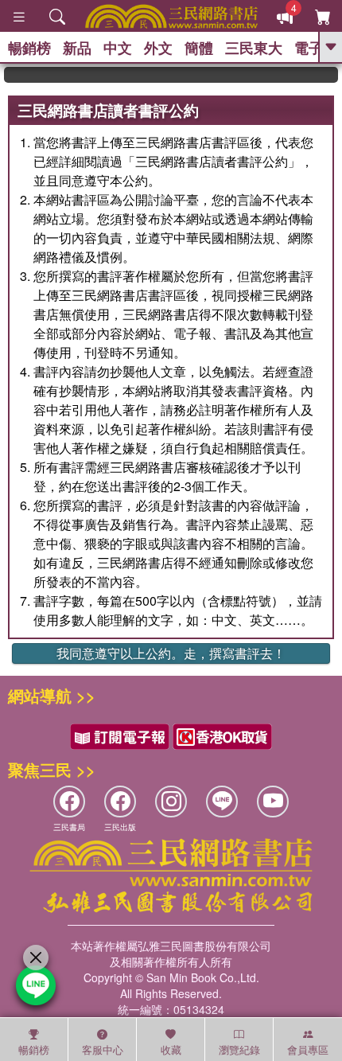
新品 (77, 47)
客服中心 (102, 1049)
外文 (158, 47)
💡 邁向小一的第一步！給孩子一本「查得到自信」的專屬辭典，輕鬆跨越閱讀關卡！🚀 (333, 75)
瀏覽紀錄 (239, 1049)
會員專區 (307, 1049)
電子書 (315, 47)
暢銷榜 (29, 47)
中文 (117, 47)
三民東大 (253, 47)
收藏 (171, 1049)
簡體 (199, 47)
